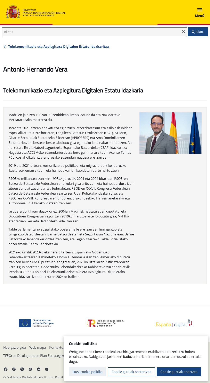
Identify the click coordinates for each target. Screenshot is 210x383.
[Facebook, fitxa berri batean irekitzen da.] (5, 369)
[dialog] (136, 358)
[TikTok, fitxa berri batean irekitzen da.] (46, 369)
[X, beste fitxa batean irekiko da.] (22, 369)
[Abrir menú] (200, 12)
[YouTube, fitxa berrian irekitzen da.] (30, 369)
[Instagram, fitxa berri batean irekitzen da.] (13, 369)
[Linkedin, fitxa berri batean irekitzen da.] (38, 369)
